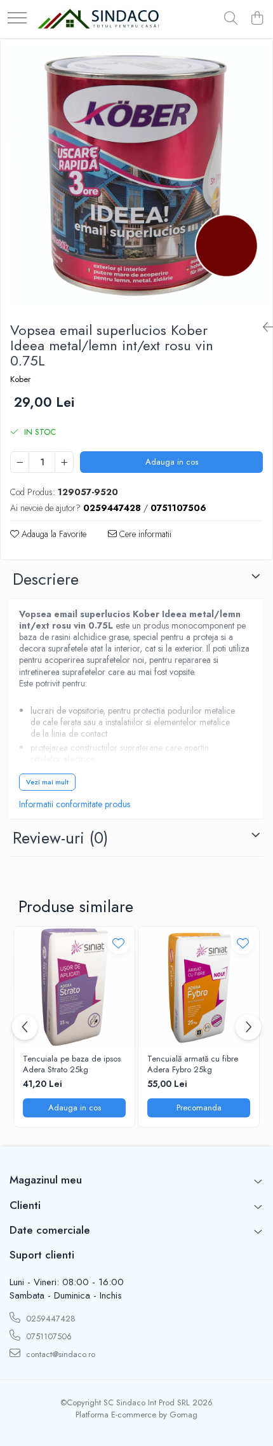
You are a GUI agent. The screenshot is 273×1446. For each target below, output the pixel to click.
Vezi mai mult (47, 782)
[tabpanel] (136, 175)
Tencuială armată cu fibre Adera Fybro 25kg (192, 1064)
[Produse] (17, 18)
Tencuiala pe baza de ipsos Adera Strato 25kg (72, 1064)
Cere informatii (144, 534)
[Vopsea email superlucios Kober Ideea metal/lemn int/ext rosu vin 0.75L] (136, 175)
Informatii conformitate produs (74, 804)
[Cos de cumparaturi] (256, 19)
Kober (20, 379)
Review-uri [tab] (60, 838)
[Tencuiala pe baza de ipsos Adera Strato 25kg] (74, 987)
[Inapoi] (262, 327)
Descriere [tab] (46, 579)
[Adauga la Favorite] (118, 943)
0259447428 (49, 1319)
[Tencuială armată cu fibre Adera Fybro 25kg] (198, 987)
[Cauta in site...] (230, 19)
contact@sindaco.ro (59, 1354)
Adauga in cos (171, 462)
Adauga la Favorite (52, 534)
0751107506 (47, 1336)
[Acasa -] (98, 19)
